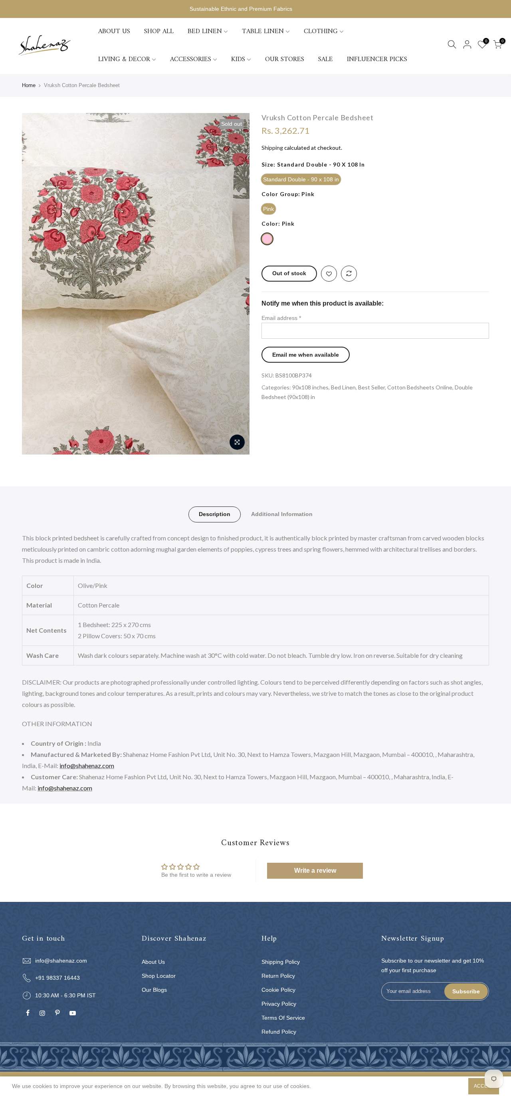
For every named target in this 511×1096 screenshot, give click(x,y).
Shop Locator (159, 976)
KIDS (238, 60)
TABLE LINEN (263, 32)
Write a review (315, 870)
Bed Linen (343, 387)
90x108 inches (310, 387)
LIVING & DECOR (124, 60)
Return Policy (278, 976)
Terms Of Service (283, 1018)
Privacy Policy (278, 1004)
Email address (281, 318)
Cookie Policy (278, 990)
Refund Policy (278, 1031)
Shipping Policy (280, 962)
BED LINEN (205, 32)
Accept (483, 1086)
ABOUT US (114, 32)
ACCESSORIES (190, 60)
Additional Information (282, 514)
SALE (325, 60)
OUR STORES (284, 60)
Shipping (272, 147)
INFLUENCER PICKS (377, 60)
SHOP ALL (159, 32)
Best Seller (371, 387)
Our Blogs (154, 990)
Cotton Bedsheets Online (419, 387)
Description (214, 514)
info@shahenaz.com (86, 765)
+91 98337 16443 (57, 978)
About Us (153, 962)
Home (29, 85)
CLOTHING (321, 32)
